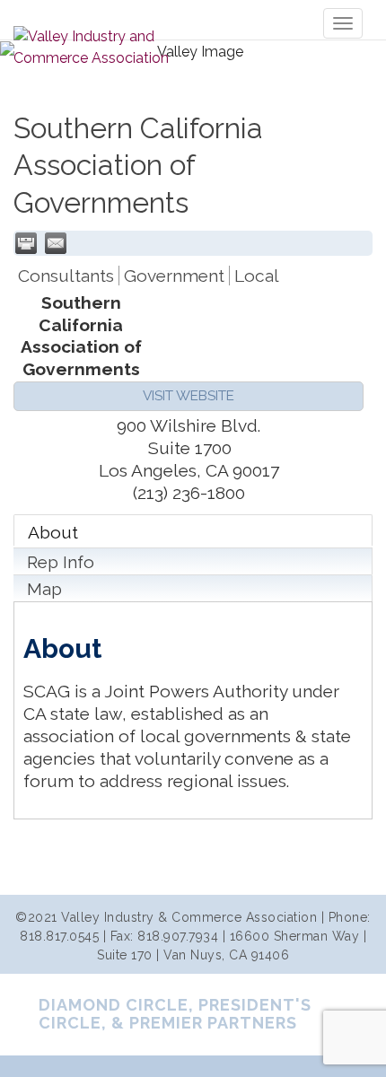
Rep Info (60, 562)
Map (44, 589)
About (53, 532)
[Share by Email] (55, 243)
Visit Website (188, 396)
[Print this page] (26, 243)
